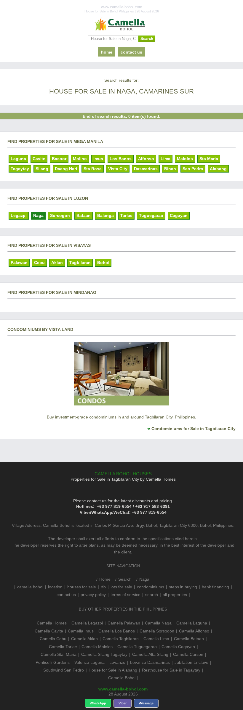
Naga (38, 215)
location (55, 587)
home (106, 52)
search (151, 594)
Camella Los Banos (116, 631)
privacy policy (93, 594)
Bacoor (59, 158)
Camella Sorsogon (157, 631)
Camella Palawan (124, 623)
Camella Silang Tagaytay (104, 654)
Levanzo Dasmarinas (150, 662)
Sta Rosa (93, 168)
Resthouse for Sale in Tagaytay (171, 670)
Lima (165, 158)
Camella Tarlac (63, 646)
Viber (123, 703)
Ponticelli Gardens (53, 662)
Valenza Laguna (89, 662)
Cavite (39, 158)
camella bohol (30, 587)
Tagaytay (20, 168)
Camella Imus (81, 631)
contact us (131, 52)
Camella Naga (158, 623)
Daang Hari (66, 168)
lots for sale (121, 587)
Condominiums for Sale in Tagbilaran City (193, 428)
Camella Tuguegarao (137, 646)
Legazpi (19, 215)
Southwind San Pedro (63, 670)
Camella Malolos (97, 646)
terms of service (125, 594)
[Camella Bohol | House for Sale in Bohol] (121, 24)
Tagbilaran (80, 262)
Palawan (19, 262)
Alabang (218, 168)
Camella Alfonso (194, 631)
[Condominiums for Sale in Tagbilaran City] (121, 405)
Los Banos (121, 158)
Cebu (39, 262)
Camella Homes (52, 623)
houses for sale (81, 587)
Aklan (57, 262)
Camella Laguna (191, 623)
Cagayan (179, 215)
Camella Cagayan (178, 646)
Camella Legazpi (87, 623)
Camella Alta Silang (150, 654)
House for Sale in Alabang (113, 670)
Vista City (117, 168)
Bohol (103, 262)
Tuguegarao (151, 215)
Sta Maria (208, 158)
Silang (42, 168)
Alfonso (146, 158)
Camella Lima (156, 638)
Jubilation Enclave (191, 662)
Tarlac (126, 215)
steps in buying (183, 587)
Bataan (83, 215)
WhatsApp (98, 703)
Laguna (18, 158)
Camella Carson (188, 654)
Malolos (185, 158)
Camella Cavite (49, 631)
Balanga (105, 215)
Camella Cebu (53, 638)
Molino (80, 158)
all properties (175, 594)
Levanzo (117, 662)
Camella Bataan (189, 638)
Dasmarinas (146, 168)
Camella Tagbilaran (121, 638)
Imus (98, 158)
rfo (103, 587)
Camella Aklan (84, 638)
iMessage (146, 703)
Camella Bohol (121, 677)
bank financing (215, 587)
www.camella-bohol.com (123, 689)
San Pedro (193, 168)
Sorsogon (60, 215)
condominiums (150, 587)
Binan (170, 168)
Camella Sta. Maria (58, 654)
